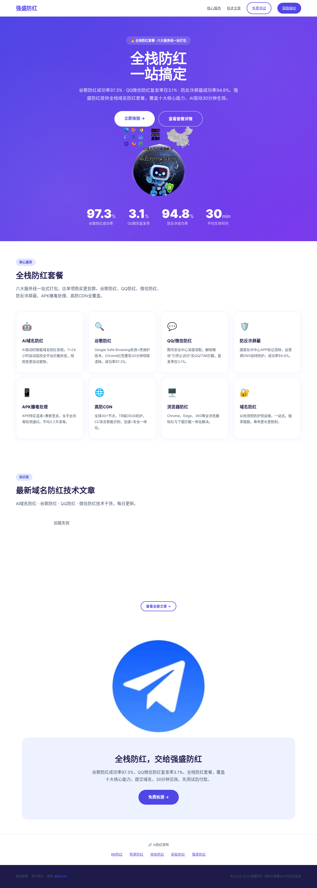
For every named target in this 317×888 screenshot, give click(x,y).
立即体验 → (134, 118)
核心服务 (214, 8)
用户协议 (37, 876)
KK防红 (117, 854)
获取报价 (289, 8)
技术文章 (234, 8)
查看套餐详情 (180, 118)
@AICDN (60, 876)
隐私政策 (22, 876)
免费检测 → (158, 797)
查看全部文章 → (158, 606)
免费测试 (259, 8)
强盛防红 (26, 8)
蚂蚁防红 (178, 854)
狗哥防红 (136, 854)
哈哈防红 (157, 854)
